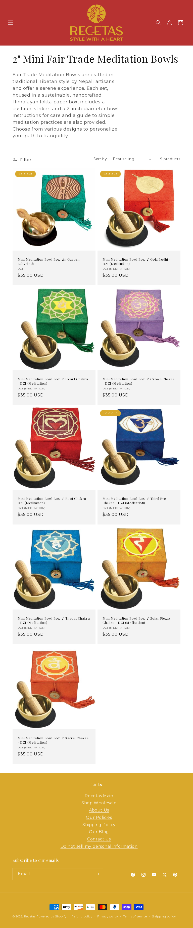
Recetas (30, 916)
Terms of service (135, 916)
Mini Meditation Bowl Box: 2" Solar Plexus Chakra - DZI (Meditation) (137, 620)
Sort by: (100, 159)
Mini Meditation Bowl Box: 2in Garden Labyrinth (49, 261)
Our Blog (99, 831)
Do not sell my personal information (99, 846)
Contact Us (99, 839)
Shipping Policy (99, 824)
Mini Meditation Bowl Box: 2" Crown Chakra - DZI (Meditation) (139, 381)
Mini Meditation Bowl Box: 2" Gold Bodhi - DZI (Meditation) (137, 261)
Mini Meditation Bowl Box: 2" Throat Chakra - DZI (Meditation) (54, 620)
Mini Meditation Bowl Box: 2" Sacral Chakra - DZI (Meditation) (53, 740)
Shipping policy (164, 916)
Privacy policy (107, 916)
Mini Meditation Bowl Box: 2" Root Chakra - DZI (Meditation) (53, 501)
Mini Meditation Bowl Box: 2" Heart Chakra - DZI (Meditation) (53, 381)
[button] (10, 22)
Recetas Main (99, 795)
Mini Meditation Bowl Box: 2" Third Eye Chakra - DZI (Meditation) (134, 501)
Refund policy (82, 916)
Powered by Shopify (51, 916)
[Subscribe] (97, 874)
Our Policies (99, 817)
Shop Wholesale (98, 802)
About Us (99, 810)
